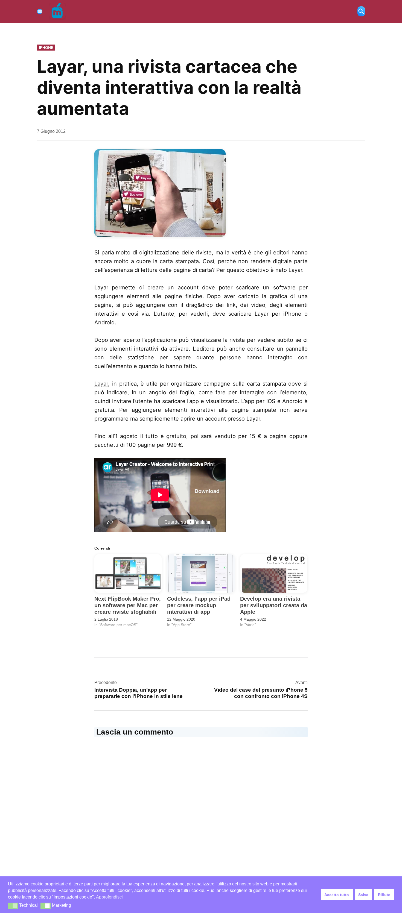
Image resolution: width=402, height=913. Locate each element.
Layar (101, 383)
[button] (13, 906)
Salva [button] (363, 895)
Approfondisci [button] (109, 897)
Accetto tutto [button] (336, 895)
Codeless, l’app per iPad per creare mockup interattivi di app (199, 605)
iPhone (46, 47)
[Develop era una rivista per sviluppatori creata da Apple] (273, 573)
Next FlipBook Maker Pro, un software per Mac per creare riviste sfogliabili (127, 605)
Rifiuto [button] (384, 895)
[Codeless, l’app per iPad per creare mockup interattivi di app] (200, 573)
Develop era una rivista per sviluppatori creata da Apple (273, 605)
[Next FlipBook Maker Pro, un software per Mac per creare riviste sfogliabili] (128, 573)
